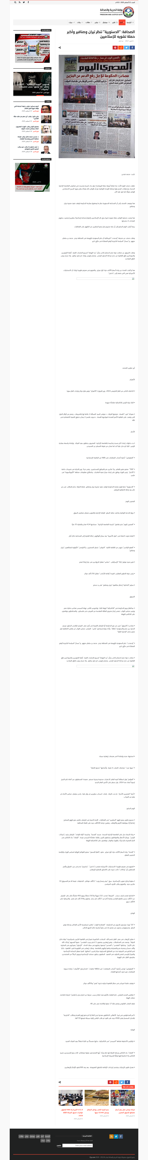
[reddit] (120, 47)
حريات (43, 1140)
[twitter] (126, 47)
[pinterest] (115, 47)
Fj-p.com (92, 1157)
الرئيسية (47, 1136)
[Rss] (19, 2)
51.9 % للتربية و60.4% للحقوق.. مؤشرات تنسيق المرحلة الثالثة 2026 (71, 1112)
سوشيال (32, 1136)
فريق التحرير (46, 92)
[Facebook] (28, 2)
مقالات (21, 1136)
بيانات (48, 1140)
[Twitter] (24, 2)
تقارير (37, 1136)
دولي (26, 1136)
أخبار (120, 41)
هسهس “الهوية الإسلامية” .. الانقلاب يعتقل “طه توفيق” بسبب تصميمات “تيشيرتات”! (33, 87)
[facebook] (132, 47)
